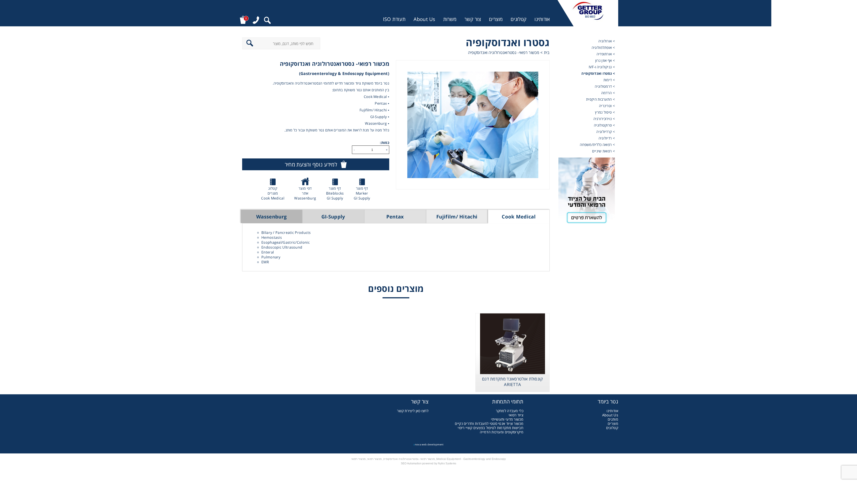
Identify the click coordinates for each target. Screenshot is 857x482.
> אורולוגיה (606, 41)
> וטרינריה (607, 105)
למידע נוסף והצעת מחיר (311, 164)
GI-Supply (333, 216)
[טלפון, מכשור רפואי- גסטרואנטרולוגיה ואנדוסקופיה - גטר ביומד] (256, 20)
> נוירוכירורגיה (604, 118)
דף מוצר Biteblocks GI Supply (335, 193)
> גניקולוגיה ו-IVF (602, 66)
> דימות (609, 79)
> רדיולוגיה (607, 138)
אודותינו (542, 19)
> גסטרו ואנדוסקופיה (598, 73)
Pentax (395, 216)
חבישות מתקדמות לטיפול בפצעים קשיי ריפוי (490, 427)
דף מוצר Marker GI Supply (362, 193)
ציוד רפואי (516, 415)
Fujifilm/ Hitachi (456, 216)
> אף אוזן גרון (605, 60)
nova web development (428, 444)
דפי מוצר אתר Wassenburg (305, 193)
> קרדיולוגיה (605, 131)
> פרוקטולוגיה (604, 125)
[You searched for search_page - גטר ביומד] (267, 21)
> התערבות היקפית (600, 99)
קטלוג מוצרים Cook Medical (272, 193)
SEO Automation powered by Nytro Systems (428, 463)
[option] (472, 124)
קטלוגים (518, 19)
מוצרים (496, 19)
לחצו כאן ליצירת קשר (412, 410)
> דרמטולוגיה (605, 86)
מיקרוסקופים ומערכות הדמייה (501, 432)
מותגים (613, 419)
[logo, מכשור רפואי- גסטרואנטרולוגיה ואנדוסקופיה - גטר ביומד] (587, 13)
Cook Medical (519, 216)
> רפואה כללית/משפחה (597, 144)
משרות (450, 19)
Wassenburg (271, 216)
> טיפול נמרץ (605, 112)
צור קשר (472, 19)
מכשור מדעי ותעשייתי (507, 419)
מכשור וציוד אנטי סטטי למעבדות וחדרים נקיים (489, 423)
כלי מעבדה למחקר (510, 410)
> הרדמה (608, 92)
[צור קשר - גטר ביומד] (586, 193)
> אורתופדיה (606, 54)
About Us (424, 19)
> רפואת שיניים (603, 151)
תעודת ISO (394, 19)
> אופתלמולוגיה (603, 47)
